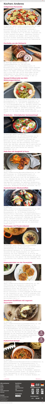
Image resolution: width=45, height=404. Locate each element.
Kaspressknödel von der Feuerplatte (18, 262)
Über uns (1, 387)
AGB (16, 389)
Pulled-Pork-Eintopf (11, 341)
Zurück (6, 378)
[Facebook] (18, 396)
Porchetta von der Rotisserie (15, 43)
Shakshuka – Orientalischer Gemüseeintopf (21, 115)
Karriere (1, 389)
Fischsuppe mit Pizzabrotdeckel (16, 226)
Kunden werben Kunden (4, 390)
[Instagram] (16, 396)
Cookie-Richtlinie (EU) (19, 390)
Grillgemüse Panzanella (13, 7)
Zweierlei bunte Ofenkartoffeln (16, 188)
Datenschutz (17, 386)
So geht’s (2, 386)
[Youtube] (20, 396)
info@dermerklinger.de (3, 400)
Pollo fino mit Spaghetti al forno (16, 151)
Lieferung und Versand (19, 387)
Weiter (38, 378)
